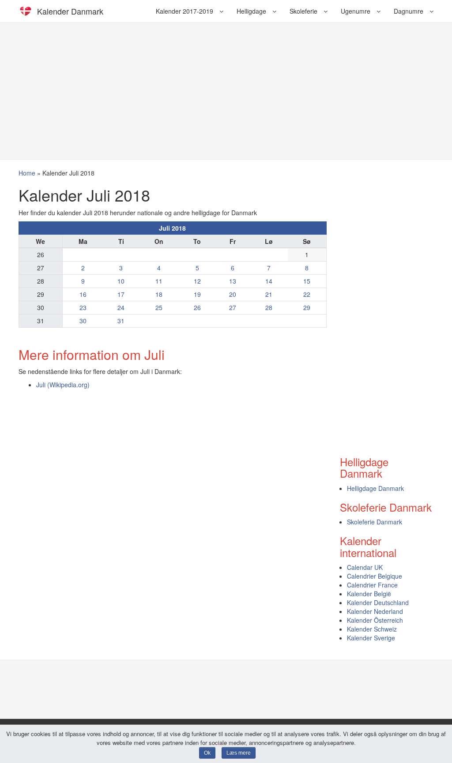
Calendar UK (365, 567)
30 (83, 320)
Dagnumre (409, 11)
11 (158, 281)
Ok (207, 753)
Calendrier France (372, 584)
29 (306, 307)
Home (27, 172)
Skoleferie (304, 11)
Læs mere (238, 753)
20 (232, 294)
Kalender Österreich (375, 620)
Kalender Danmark (70, 11)
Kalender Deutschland (378, 602)
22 (306, 294)
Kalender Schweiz (372, 629)
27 (232, 307)
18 (158, 294)
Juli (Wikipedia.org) (63, 384)
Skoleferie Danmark (374, 521)
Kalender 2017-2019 (185, 11)
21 (268, 294)
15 (306, 281)
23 (83, 307)
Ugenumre (356, 11)
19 (197, 294)
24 (120, 307)
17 (120, 294)
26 (197, 307)
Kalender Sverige (371, 637)
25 (158, 307)
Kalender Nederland (375, 611)
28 (268, 307)
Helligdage (252, 11)
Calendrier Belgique (374, 576)
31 (120, 320)
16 (83, 294)
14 (268, 281)
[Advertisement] (226, 91)
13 (232, 281)
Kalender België (369, 593)
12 (197, 281)
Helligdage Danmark (375, 488)
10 (120, 281)
